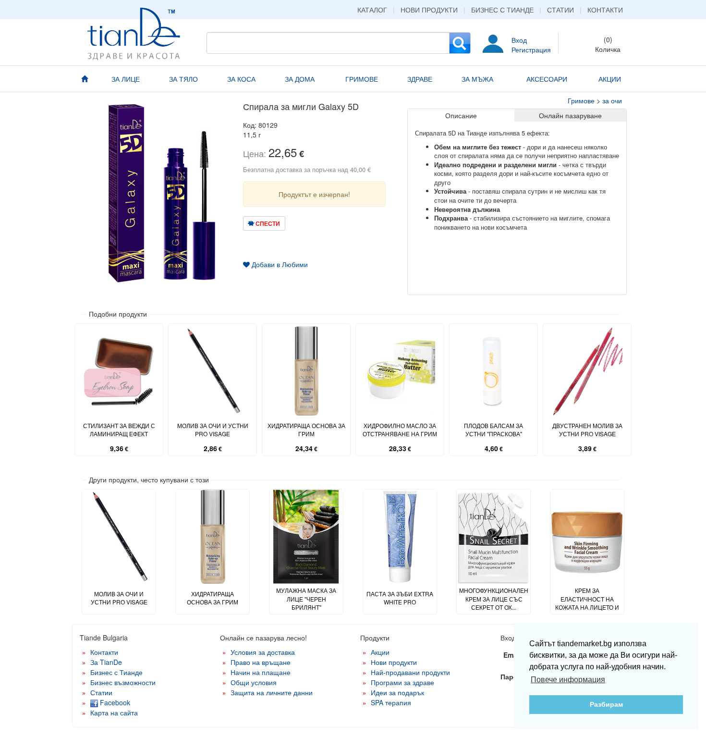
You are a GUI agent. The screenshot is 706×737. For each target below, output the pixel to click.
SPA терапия (391, 702)
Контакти (605, 9)
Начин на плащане (261, 672)
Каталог (372, 9)
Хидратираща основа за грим (306, 429)
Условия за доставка (263, 652)
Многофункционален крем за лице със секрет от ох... (493, 598)
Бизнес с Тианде (502, 9)
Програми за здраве (402, 682)
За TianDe (106, 662)
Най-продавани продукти (410, 672)
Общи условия (254, 682)
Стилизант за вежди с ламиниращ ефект (119, 429)
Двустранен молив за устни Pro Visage (587, 429)
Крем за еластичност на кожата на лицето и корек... (587, 602)
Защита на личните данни (272, 692)
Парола (513, 676)
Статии (560, 9)
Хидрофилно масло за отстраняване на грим (400, 429)
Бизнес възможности (123, 682)
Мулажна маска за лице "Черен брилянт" (306, 598)
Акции (380, 652)
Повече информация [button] (568, 680)
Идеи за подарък (397, 692)
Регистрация (531, 49)
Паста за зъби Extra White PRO (399, 598)
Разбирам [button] (606, 704)
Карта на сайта (114, 712)
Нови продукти (429, 9)
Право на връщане (261, 662)
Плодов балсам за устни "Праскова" (493, 429)
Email (512, 655)
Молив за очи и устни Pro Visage (212, 429)
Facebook (114, 702)
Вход (519, 40)
